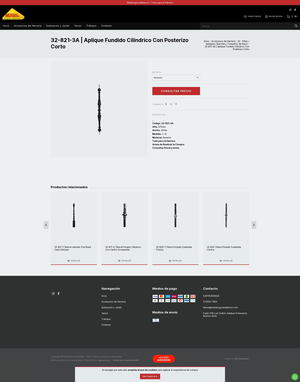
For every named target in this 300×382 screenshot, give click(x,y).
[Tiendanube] (236, 359)
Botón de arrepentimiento (126, 360)
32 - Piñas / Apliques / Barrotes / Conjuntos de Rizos (227, 42)
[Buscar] (296, 26)
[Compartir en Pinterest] (176, 104)
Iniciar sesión (275, 16)
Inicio (6, 25)
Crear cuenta (254, 16)
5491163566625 (211, 296)
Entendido (150, 376)
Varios (78, 25)
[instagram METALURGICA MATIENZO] (290, 9)
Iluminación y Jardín (58, 25)
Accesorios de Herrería (28, 25)
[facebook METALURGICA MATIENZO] (295, 9)
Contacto (106, 25)
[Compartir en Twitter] (171, 104)
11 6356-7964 (210, 301)
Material (157, 72)
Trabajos (91, 25)
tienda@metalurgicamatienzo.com (220, 307)
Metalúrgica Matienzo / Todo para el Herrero (150, 2)
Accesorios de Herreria (223, 41)
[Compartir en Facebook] (166, 104)
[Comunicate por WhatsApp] (294, 376)
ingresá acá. (104, 360)
